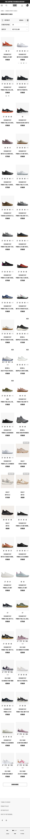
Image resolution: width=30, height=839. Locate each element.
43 (22, 117)
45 (11, 520)
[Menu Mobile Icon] (2, 5)
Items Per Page (6, 25)
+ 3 (7, 365)
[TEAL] (24, 63)
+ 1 (27, 148)
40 (6, 51)
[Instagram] (6, 820)
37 (17, 51)
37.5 (21, 641)
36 (17, 334)
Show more (14, 785)
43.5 (9, 362)
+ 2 (27, 51)
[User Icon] (22, 5)
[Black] (21, 63)
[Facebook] (2, 820)
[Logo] (15, 5)
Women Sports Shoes (11, 11)
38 (19, 51)
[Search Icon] (6, 5)
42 (19, 210)
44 (24, 210)
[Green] (9, 96)
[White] (19, 63)
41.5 (3, 362)
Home (2, 11)
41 (8, 51)
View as (21, 20)
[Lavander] (26, 63)
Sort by (4, 29)
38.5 (27, 641)
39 (22, 51)
